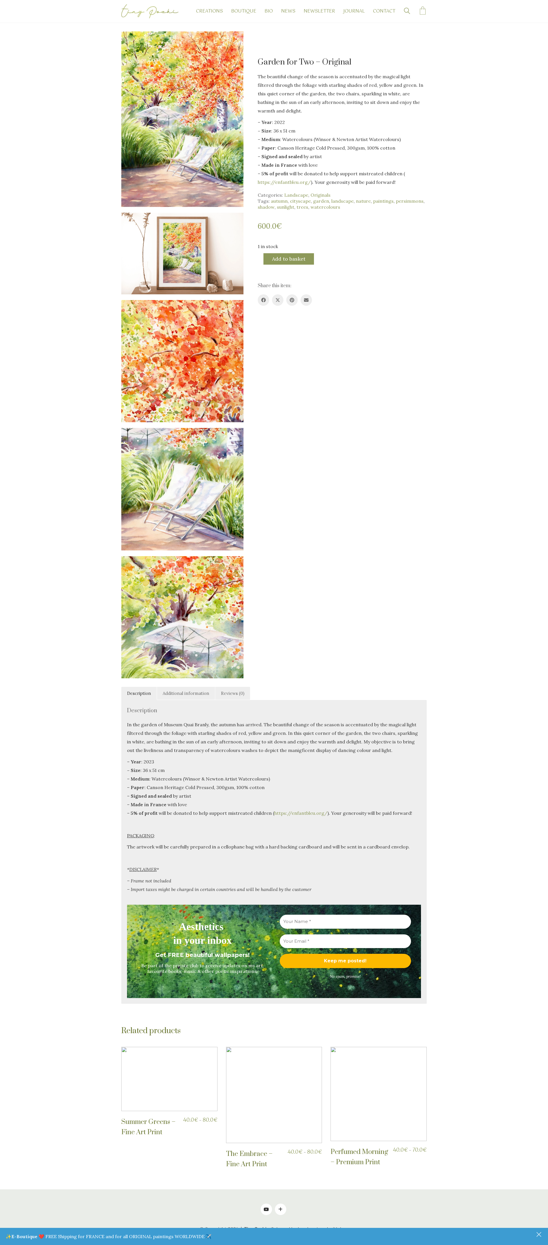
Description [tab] (139, 693)
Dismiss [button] (539, 1235)
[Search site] (407, 12)
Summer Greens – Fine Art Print (148, 1127)
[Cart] (423, 11)
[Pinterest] (292, 300)
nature (363, 201)
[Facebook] (263, 300)
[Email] (306, 300)
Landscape (296, 195)
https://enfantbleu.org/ (284, 182)
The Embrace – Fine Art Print (249, 1159)
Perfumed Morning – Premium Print (359, 1157)
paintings (383, 201)
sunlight (285, 207)
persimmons (410, 201)
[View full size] (130, 40)
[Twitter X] (277, 300)
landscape (342, 201)
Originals (321, 195)
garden (321, 201)
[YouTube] (266, 1209)
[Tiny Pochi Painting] (280, 1209)
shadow (266, 207)
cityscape (300, 201)
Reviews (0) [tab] (232, 693)
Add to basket (288, 259)
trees (302, 207)
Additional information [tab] (186, 693)
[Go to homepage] (149, 11)
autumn (279, 201)
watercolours (325, 207)
